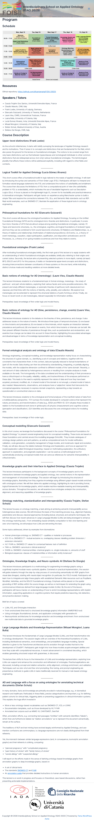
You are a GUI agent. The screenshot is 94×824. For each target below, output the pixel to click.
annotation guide (15, 773)
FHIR (34, 770)
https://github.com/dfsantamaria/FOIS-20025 (37, 92)
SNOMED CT (23, 770)
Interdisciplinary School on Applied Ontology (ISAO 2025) (53, 8)
